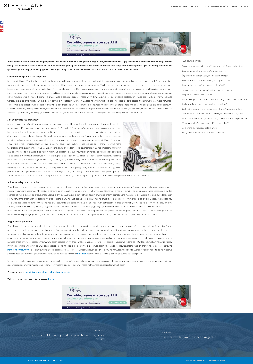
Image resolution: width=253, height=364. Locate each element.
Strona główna (179, 6)
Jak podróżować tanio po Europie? (197, 94)
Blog (234, 6)
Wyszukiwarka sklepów (216, 6)
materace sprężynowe (18, 249)
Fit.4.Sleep (82, 253)
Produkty (196, 6)
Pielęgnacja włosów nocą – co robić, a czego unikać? (205, 123)
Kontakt (245, 6)
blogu (51, 279)
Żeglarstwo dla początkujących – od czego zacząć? (205, 75)
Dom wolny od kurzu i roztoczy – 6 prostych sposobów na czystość (212, 113)
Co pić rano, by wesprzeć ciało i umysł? (199, 127)
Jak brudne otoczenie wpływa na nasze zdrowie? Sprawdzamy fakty (212, 108)
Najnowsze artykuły (194, 360)
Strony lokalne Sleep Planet (214, 360)
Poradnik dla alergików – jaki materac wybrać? (47, 272)
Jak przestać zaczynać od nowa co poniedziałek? (203, 85)
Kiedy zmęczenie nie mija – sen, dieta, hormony (203, 132)
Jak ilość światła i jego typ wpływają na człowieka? (204, 104)
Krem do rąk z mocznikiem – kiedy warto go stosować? (206, 80)
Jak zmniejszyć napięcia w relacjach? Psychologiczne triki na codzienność (214, 99)
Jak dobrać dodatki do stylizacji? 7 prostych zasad (204, 71)
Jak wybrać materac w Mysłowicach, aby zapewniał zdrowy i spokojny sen (215, 118)
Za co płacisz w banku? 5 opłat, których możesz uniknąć (207, 90)
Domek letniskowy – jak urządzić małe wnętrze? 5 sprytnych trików (212, 66)
